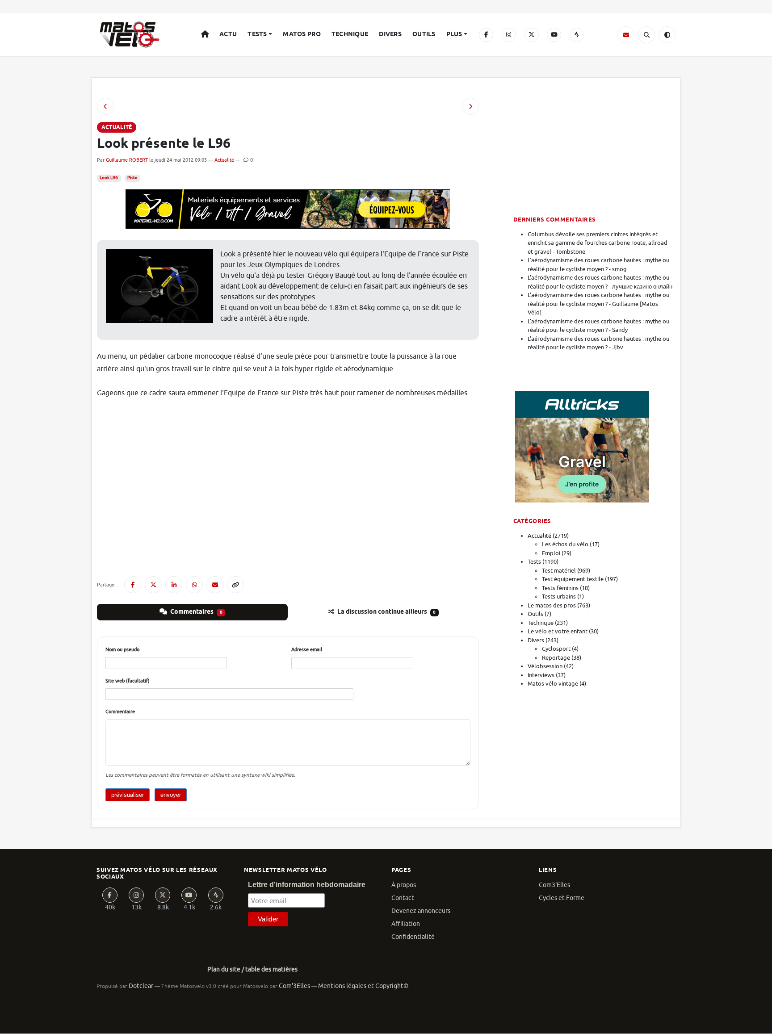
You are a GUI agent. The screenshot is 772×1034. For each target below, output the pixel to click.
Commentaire (120, 711)
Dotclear (141, 986)
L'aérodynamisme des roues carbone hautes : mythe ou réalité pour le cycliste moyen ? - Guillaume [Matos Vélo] (598, 303)
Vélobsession (545, 666)
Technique (350, 34)
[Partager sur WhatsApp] (194, 584)
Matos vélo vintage (553, 683)
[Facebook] (486, 35)
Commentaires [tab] (195, 612)
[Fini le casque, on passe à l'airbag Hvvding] (470, 106)
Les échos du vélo (565, 544)
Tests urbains (559, 596)
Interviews (541, 675)
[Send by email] (214, 584)
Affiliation (405, 924)
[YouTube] (554, 35)
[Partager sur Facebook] (132, 584)
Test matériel (559, 570)
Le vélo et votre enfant (557, 631)
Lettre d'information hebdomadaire (306, 884)
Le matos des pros (552, 605)
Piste (132, 177)
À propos (403, 885)
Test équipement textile (573, 579)
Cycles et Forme (561, 898)
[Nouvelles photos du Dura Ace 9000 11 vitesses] (105, 106)
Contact (402, 898)
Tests (257, 34)
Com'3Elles (294, 986)
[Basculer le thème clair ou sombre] (667, 34)
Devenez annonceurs (420, 911)
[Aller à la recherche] (646, 34)
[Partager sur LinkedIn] (173, 584)
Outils (424, 34)
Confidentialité (413, 937)
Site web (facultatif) (127, 681)
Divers (390, 34)
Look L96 (109, 177)
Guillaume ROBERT (127, 160)
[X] (531, 35)
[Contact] (625, 34)
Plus (454, 34)
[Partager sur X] (153, 584)
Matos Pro (302, 34)
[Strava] (577, 35)
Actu (228, 34)
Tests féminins (560, 588)
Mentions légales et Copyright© (363, 986)
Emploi (551, 553)
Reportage (556, 657)
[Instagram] (509, 35)
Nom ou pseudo (122, 649)
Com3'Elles (554, 885)
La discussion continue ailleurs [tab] (386, 612)
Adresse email (306, 649)
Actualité (224, 160)
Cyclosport (556, 649)
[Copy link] (235, 584)
